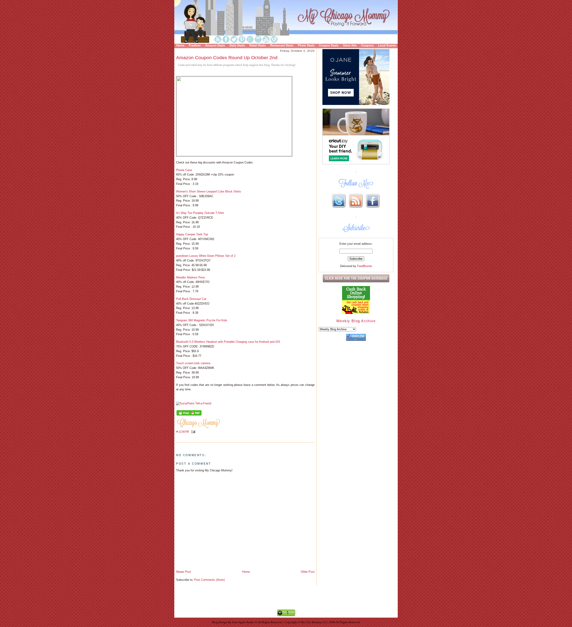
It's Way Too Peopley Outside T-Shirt (200, 213)
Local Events (387, 45)
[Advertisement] (286, 601)
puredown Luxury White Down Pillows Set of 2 (206, 255)
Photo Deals (306, 45)
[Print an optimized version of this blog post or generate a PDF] (189, 415)
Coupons (367, 45)
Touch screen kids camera (193, 363)
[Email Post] (192, 431)
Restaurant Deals (281, 45)
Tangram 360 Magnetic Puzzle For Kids (201, 320)
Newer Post (183, 571)
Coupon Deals (329, 45)
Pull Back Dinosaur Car (191, 299)
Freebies (195, 45)
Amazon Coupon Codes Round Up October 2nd (227, 57)
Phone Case (184, 170)
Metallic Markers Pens (190, 277)
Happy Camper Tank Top (192, 234)
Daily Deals (237, 45)
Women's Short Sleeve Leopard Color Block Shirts (208, 191)
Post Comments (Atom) (209, 579)
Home (180, 45)
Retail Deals (257, 45)
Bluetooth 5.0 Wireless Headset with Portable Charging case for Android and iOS (228, 341)
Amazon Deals (215, 45)
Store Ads (350, 45)
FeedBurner (364, 266)
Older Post (308, 571)
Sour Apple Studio (243, 622)
